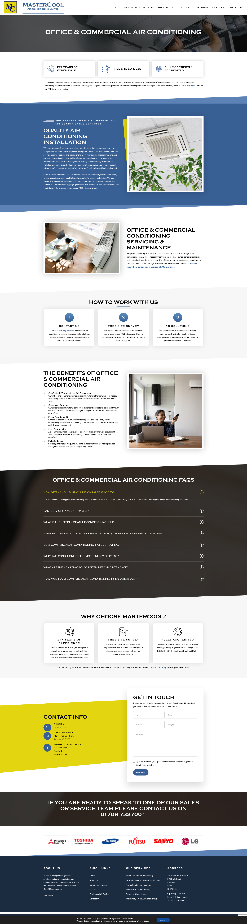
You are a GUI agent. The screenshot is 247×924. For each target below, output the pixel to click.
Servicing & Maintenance (137, 894)
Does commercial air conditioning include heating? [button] (81, 544)
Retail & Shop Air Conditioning (139, 875)
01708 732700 (60, 727)
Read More (48, 895)
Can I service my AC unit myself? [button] (66, 510)
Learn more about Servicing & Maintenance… (154, 267)
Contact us (61, 188)
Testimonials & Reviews (100, 894)
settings (145, 921)
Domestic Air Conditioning (138, 889)
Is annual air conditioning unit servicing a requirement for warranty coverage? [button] (102, 533)
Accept (163, 920)
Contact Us (95, 898)
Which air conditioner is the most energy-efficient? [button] (81, 556)
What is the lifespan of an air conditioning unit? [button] (78, 522)
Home (92, 875)
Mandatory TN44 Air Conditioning (141, 898)
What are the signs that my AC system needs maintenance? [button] (85, 567)
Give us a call (189, 85)
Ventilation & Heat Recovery (138, 885)
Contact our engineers (61, 330)
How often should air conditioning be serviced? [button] (78, 492)
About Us (94, 880)
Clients (93, 889)
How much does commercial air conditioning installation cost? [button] (90, 578)
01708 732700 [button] (121, 814)
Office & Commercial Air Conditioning (143, 880)
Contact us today (158, 667)
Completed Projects (98, 885)
